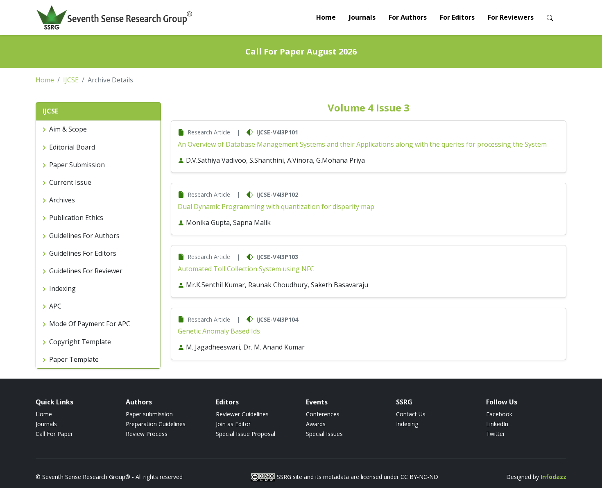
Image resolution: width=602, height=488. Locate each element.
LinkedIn (497, 424)
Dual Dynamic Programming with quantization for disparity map (276, 206)
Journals (362, 17)
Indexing (407, 424)
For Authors (408, 17)
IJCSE (71, 79)
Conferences (322, 414)
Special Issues (324, 434)
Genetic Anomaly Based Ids (219, 331)
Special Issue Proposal (245, 434)
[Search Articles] (550, 17)
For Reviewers (511, 17)
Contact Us (410, 414)
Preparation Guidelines (156, 424)
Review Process (146, 434)
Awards (316, 424)
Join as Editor (233, 424)
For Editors (457, 17)
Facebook (499, 414)
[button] (98, 111)
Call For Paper (54, 434)
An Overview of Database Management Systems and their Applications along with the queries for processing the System (362, 144)
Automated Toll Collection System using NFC (246, 268)
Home (326, 17)
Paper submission (149, 414)
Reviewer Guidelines (242, 414)
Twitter (495, 434)
